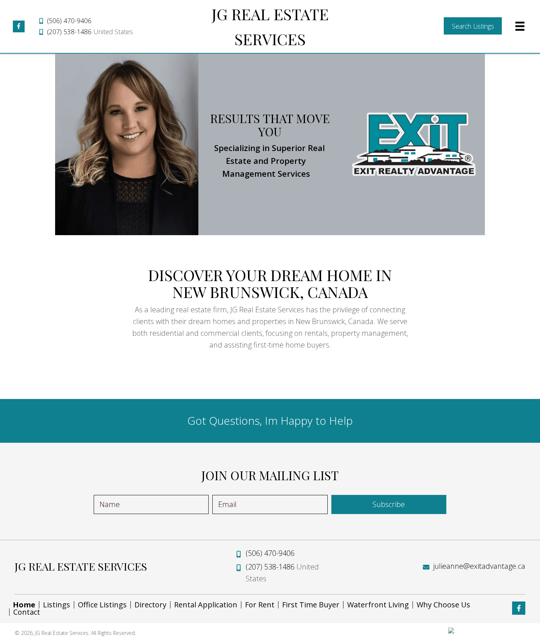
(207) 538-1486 (69, 31)
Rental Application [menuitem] (205, 604)
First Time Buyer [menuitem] (310, 604)
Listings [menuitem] (56, 604)
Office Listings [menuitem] (102, 604)
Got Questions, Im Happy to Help (270, 420)
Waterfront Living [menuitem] (378, 604)
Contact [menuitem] (26, 612)
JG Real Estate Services (81, 566)
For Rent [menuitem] (259, 604)
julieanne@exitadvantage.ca (479, 566)
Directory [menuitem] (150, 604)
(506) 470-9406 (69, 20)
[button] (19, 26)
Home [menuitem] (24, 604)
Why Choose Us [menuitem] (443, 604)
